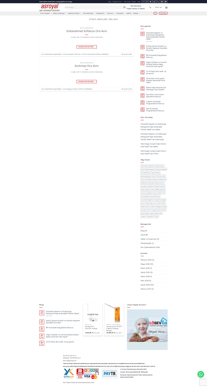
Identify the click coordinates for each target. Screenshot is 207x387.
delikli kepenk (149, 169)
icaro (143, 179)
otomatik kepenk (147, 200)
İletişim (134, 1)
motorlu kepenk (68, 54)
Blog (109, 1)
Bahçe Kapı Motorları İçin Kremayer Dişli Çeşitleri (156, 89)
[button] (201, 374)
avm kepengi (67, 89)
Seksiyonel (100, 13)
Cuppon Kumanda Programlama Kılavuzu (155, 103)
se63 (142, 206)
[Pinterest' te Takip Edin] (162, 1)
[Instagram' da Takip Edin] (147, 1)
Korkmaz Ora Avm (87, 65)
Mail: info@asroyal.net (69, 360)
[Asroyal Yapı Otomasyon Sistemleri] (50, 7)
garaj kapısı (156, 172)
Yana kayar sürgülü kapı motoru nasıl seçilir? (153, 145)
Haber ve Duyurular (148, 239)
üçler (156, 216)
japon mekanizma (160, 179)
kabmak (144, 183)
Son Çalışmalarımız (86, 28)
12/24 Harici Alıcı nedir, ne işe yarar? (156, 72)
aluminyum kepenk (147, 166)
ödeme (143, 216)
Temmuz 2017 (146, 289)
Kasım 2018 (145, 276)
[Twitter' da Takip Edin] (150, 1)
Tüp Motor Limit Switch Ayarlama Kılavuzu (155, 96)
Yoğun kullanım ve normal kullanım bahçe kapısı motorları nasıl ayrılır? (156, 64)
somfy (143, 210)
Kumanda (120, 13)
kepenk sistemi (160, 186)
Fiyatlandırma (117, 1)
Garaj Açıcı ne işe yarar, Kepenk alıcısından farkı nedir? (155, 80)
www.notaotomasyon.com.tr (86, 382)
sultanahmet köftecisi (94, 54)
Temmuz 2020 (146, 260)
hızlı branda (161, 176)
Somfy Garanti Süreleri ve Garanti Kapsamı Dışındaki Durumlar (156, 48)
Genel (143, 235)
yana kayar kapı (156, 213)
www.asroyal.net (132, 375)
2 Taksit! (141, 9)
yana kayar (145, 213)
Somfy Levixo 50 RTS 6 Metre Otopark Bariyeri (114, 328)
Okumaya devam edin (86, 47)
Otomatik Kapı (88, 13)
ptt (142, 203)
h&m (153, 176)
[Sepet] (166, 7)
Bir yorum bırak (127, 54)
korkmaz (75, 89)
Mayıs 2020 (145, 264)
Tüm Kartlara (135, 6)
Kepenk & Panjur (74, 13)
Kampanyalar (146, 243)
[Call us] (158, 1)
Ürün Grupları (45, 13)
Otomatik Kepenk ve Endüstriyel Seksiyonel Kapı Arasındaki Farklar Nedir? (155, 36)
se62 (163, 203)
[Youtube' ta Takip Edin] (165, 1)
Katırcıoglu (159, 139)
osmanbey (144, 196)
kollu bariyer (145, 189)
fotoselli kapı (145, 172)
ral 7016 (83, 54)
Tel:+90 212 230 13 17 (69, 355)
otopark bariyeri (160, 200)
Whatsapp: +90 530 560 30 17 (72, 358)
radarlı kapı (149, 203)
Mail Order (127, 1)
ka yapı (143, 186)
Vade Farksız (132, 9)
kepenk (150, 186)
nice (155, 193)
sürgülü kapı (156, 210)
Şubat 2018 (145, 285)
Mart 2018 (144, 281)
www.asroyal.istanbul (126, 377)
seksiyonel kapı (161, 206)
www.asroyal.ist (147, 375)
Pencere (110, 13)
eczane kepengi (161, 169)
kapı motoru (159, 183)
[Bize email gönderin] (154, 1)
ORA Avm (77, 54)
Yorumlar (149, 41)
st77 (148, 210)
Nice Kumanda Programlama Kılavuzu (155, 110)
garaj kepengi (145, 176)
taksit (164, 210)
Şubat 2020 (145, 272)
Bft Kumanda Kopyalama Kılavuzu (156, 56)
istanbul (149, 179)
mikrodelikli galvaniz (158, 189)
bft (142, 169)
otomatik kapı (155, 196)
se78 (152, 206)
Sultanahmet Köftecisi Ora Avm (86, 31)
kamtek (151, 183)
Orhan (155, 154)
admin (92, 37)
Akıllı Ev (128, 13)
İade (139, 1)
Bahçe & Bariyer (59, 13)
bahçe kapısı (159, 166)
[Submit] (124, 7)
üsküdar (150, 216)
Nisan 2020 (145, 268)
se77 (147, 206)
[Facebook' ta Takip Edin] (143, 1)
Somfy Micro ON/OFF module (91, 328)
